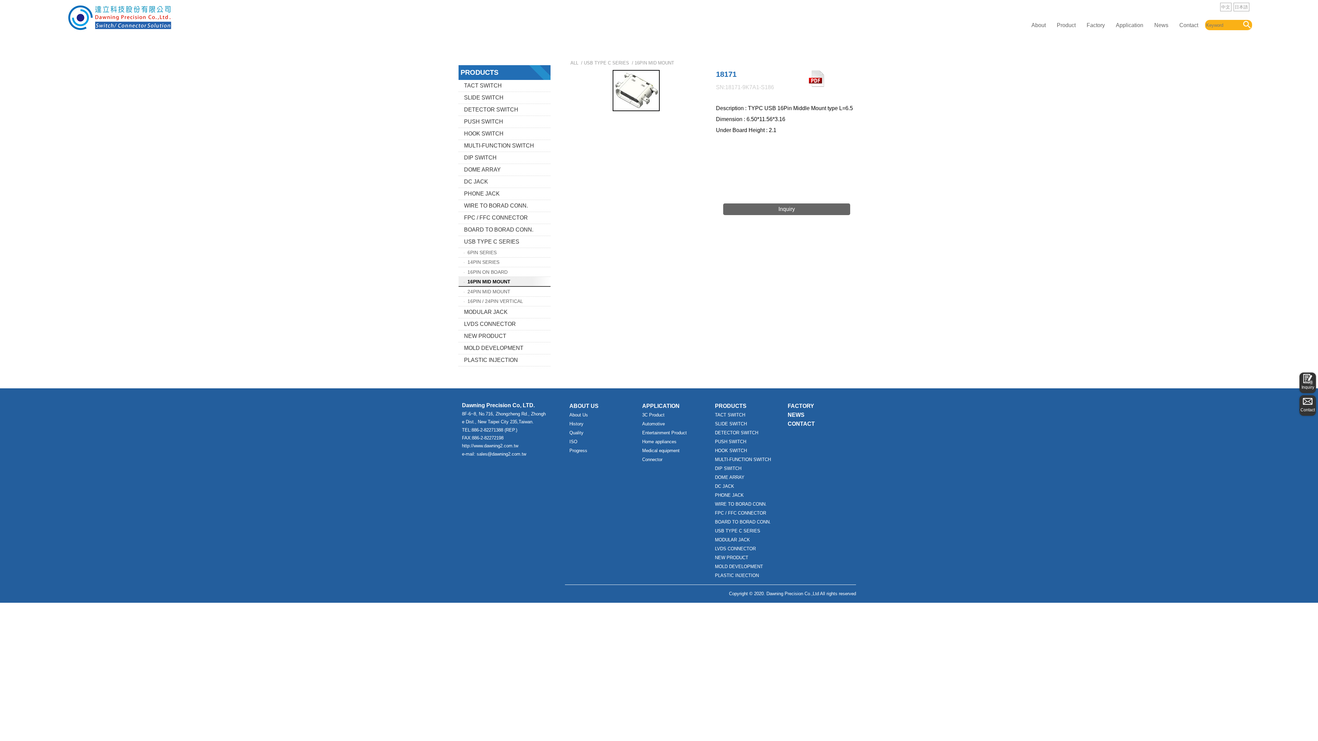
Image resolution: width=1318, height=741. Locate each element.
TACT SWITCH (483, 86)
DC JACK (476, 182)
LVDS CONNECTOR (490, 324)
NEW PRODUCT (485, 336)
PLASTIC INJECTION (491, 360)
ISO (573, 441)
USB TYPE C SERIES (491, 242)
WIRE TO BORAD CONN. (496, 206)
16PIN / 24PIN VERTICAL (495, 301)
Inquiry (1308, 385)
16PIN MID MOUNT (488, 281)
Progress (578, 450)
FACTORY (801, 406)
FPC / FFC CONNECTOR (496, 218)
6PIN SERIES (482, 252)
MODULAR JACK (486, 312)
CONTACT (801, 424)
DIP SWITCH (480, 158)
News (1161, 25)
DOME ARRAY (482, 170)
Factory (1096, 25)
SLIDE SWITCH (484, 98)
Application (1129, 25)
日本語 (1241, 7)
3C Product (653, 414)
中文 (1225, 7)
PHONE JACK (482, 194)
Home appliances (659, 441)
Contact (1188, 25)
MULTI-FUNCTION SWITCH (499, 146)
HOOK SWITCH (484, 134)
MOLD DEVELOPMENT (493, 348)
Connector (652, 459)
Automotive (653, 423)
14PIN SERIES (483, 262)
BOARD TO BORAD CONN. (498, 230)
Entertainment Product (664, 432)
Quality (576, 432)
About (1038, 25)
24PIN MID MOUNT (488, 291)
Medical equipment (661, 450)
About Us (578, 414)
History (576, 423)
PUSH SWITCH (483, 122)
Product (1066, 25)
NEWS (796, 415)
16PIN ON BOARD (487, 272)
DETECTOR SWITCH (491, 110)
